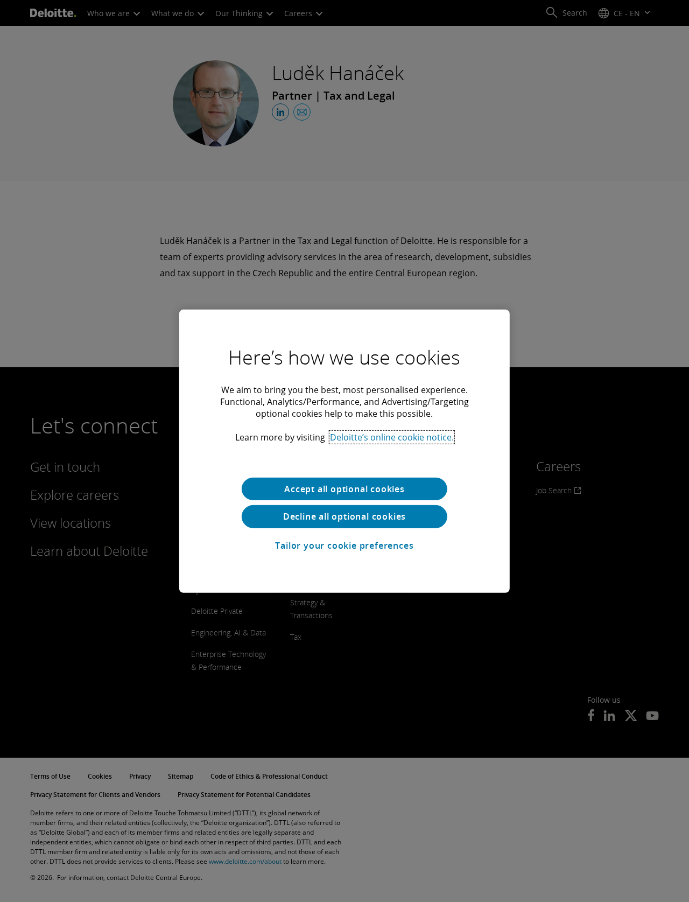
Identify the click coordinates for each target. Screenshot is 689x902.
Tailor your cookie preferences (344, 545)
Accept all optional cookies (344, 488)
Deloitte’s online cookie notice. (392, 437)
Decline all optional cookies (344, 516)
